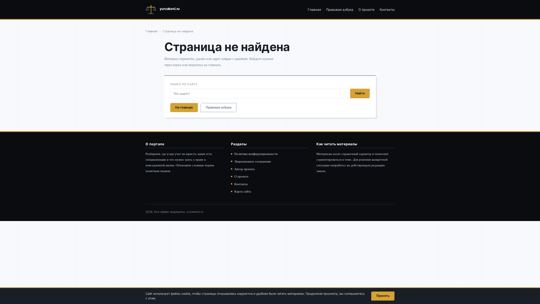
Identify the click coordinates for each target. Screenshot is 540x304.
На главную (184, 107)
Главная (314, 10)
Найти (360, 93)
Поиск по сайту (183, 84)
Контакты (387, 10)
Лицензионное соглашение (252, 161)
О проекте (366, 10)
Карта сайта (242, 191)
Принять (382, 296)
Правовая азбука (339, 10)
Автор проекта (244, 169)
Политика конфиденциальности (256, 154)
